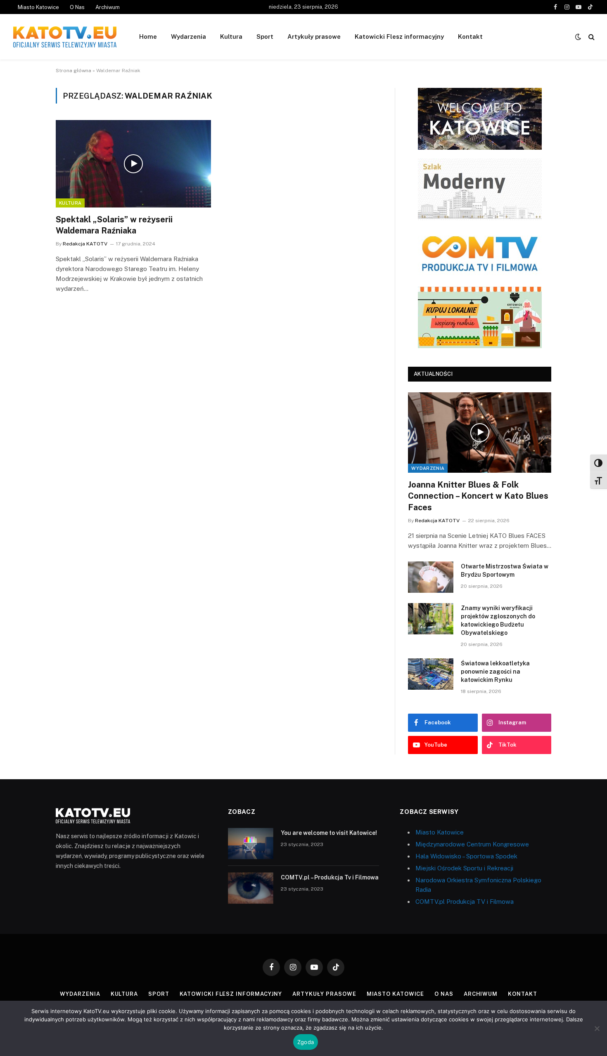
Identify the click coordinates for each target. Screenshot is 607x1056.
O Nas (77, 7)
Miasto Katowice (38, 7)
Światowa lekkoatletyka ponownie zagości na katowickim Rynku (495, 671)
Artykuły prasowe (314, 36)
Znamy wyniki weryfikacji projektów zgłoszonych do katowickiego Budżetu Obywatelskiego (498, 620)
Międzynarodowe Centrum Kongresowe (472, 844)
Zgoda (305, 1042)
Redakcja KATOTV (85, 244)
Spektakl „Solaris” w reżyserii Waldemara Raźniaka (114, 225)
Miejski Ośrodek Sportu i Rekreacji (464, 868)
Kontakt (470, 36)
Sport (264, 36)
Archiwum (107, 7)
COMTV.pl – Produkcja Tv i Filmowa (330, 877)
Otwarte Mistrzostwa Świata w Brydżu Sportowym (504, 570)
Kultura (231, 36)
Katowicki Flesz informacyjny (399, 36)
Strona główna (73, 70)
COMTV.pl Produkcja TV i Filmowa (464, 901)
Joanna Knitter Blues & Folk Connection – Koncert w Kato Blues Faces (478, 496)
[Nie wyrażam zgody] (597, 1028)
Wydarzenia (188, 36)
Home (148, 36)
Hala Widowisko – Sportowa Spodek (466, 856)
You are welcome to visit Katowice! (329, 833)
